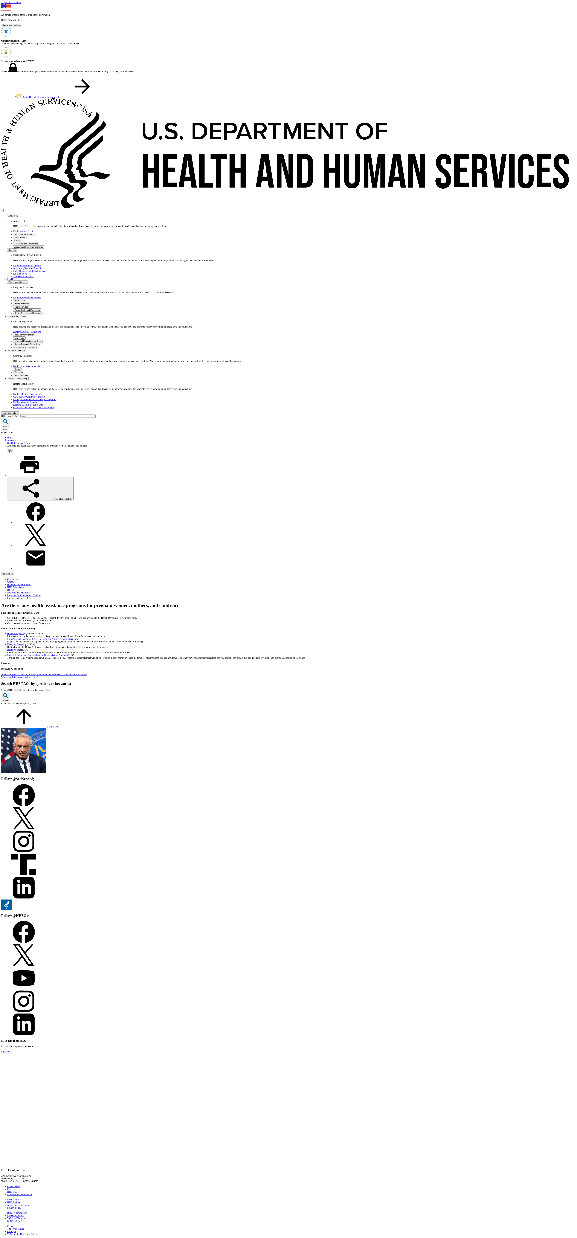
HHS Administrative (17, 587)
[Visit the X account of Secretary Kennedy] (23, 828)
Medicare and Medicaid (18, 592)
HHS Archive (13, 1202)
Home (10, 437)
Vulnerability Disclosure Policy (22, 1234)
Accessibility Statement (18, 1205)
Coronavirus (13, 579)
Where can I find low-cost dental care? (19, 677)
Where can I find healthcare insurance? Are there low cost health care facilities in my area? (44, 674)
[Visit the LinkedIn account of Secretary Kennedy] (23, 898)
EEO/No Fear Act (15, 1221)
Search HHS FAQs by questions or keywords (23, 690)
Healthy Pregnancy (16, 633)
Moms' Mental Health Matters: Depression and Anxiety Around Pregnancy (42, 639)
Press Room (13, 1199)
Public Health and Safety (19, 598)
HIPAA (11, 590)
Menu (4, 429)
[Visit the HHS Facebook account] (23, 942)
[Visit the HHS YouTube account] (23, 988)
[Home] (288, 207)
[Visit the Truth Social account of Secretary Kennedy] (23, 875)
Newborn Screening (16, 644)
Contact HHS (13, 1186)
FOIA (10, 1226)
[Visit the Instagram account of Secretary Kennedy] (23, 852)
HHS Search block (10, 416)
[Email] (35, 568)
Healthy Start (13, 649)
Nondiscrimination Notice (19, 1194)
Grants (10, 582)
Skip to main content (11, 2)
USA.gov (11, 1231)
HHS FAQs (12, 1192)
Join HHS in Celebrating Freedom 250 (41, 97)
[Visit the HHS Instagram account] (23, 1011)
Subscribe (6, 1051)
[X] (35, 545)
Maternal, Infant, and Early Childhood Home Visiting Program (37, 655)
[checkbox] (10, 451)
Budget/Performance (17, 1213)
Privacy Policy (14, 1207)
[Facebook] (35, 522)
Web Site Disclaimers (17, 1218)
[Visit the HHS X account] (23, 965)
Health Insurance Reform (19, 443)
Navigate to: (7, 574)
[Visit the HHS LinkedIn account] (23, 1035)
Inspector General (15, 1215)
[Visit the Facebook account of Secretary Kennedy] (23, 805)
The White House (15, 1228)
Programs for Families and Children (24, 595)
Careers (10, 1189)
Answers (11, 440)
